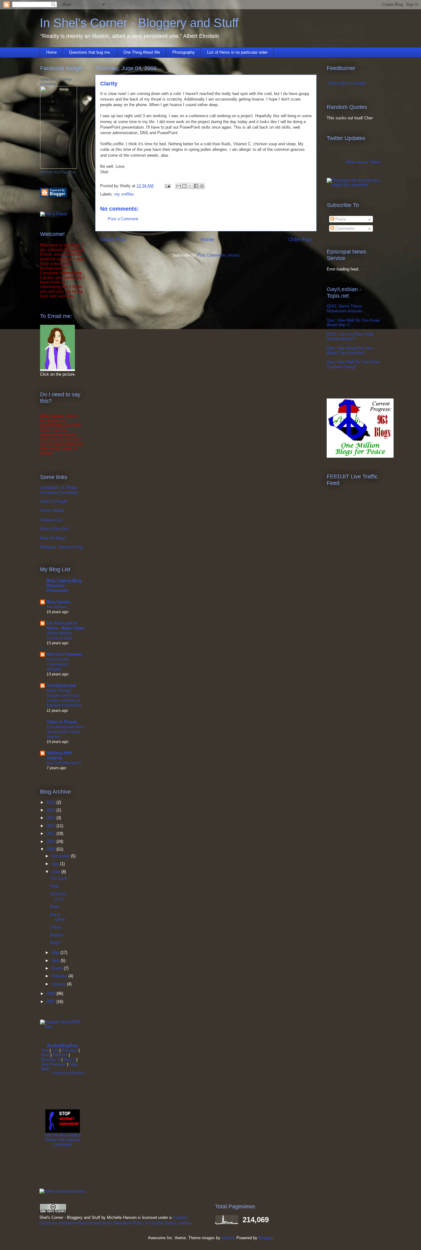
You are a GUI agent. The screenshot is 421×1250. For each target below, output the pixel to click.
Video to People (62, 722)
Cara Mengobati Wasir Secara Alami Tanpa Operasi (65, 732)
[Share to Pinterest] (202, 186)
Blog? (55, 942)
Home (51, 52)
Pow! (54, 906)
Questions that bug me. (90, 52)
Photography (183, 52)
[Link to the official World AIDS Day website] (62, 1026)
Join (44, 1050)
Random (60, 1055)
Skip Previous (53, 1064)
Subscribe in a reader (347, 83)
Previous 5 (50, 1059)
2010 (51, 841)
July (55, 863)
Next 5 (69, 1059)
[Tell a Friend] (53, 214)
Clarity (55, 927)
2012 (51, 825)
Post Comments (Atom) (218, 255)
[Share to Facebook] (196, 186)
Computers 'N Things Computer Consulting (58, 490)
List (55, 1050)
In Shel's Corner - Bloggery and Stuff (139, 23)
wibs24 (228, 1238)
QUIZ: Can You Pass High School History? (350, 336)
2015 (51, 802)
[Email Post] (167, 186)
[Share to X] (190, 186)
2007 (51, 1001)
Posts (340, 219)
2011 (51, 833)
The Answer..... (59, 607)
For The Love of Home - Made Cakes (65, 625)
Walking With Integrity (59, 755)
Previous (69, 1050)
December (61, 856)
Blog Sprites (58, 602)
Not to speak (57, 917)
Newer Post (113, 239)
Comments (344, 228)
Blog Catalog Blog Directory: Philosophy (64, 585)
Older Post (300, 239)
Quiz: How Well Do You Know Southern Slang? (353, 364)
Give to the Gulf (54, 528)
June (56, 871)
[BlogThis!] (184, 186)
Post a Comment (123, 219)
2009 (51, 849)
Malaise (57, 935)
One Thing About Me (141, 52)
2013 (51, 817)
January (59, 984)
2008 (51, 993)
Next (45, 1055)
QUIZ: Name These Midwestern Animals (344, 308)
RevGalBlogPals (62, 1045)
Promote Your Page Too (58, 172)
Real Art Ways (53, 538)
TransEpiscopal (61, 685)
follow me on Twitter (363, 162)
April (56, 960)
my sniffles (124, 194)
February (59, 976)
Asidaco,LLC (51, 520)
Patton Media (52, 510)
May (55, 952)
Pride (54, 886)
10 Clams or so (58, 896)
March (57, 968)
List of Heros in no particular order (237, 52)
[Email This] (178, 186)
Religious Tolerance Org (61, 547)
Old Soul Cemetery (65, 654)
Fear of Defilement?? (64, 763)
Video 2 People (53, 501)
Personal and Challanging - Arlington (58, 664)
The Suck (58, 878)
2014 (51, 810)
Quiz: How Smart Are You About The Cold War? (349, 350)
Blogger (265, 1238)
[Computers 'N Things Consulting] (58, 167)
